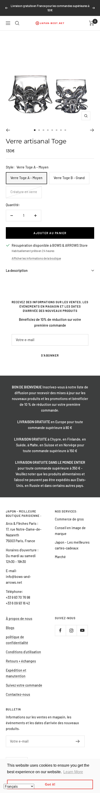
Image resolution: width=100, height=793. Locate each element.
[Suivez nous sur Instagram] (71, 630)
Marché (60, 557)
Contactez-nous (18, 694)
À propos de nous (19, 619)
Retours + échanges (21, 661)
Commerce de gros (69, 519)
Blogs (10, 628)
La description (17, 270)
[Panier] (91, 23)
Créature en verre (23, 192)
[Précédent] (8, 130)
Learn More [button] (73, 772)
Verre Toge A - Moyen (26, 178)
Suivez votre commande (24, 685)
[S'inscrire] (78, 741)
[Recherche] (17, 23)
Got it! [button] (50, 784)
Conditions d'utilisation (23, 652)
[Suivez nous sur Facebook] (60, 630)
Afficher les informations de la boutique (36, 258)
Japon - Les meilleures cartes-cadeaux (72, 545)
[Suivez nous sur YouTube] (82, 630)
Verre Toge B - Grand (69, 178)
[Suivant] (92, 130)
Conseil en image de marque (70, 531)
